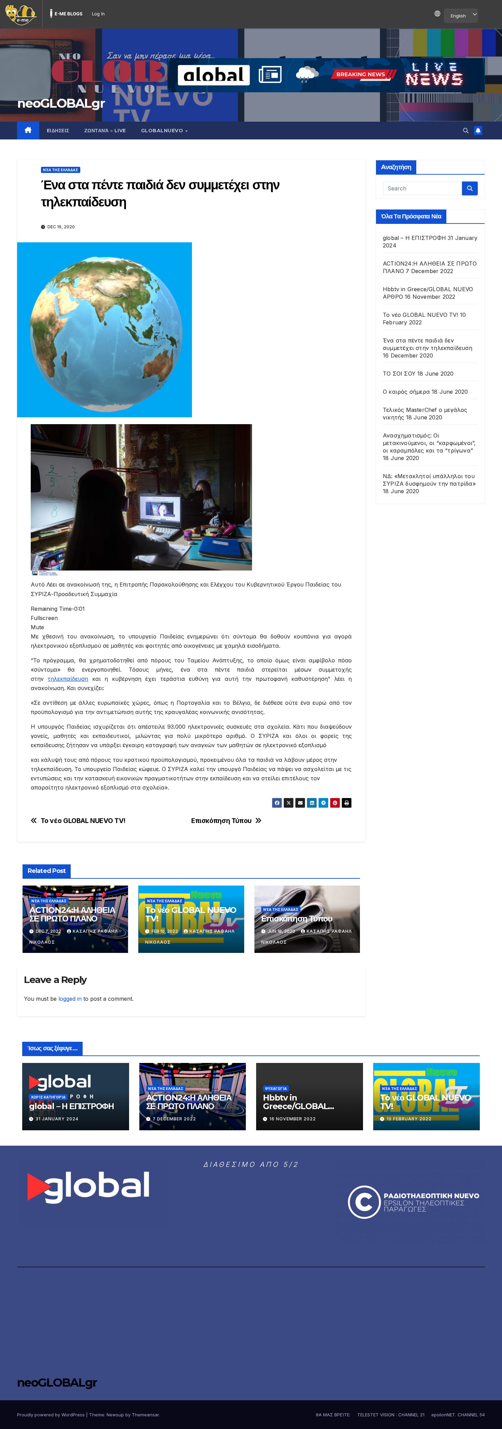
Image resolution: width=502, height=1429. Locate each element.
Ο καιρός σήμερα (406, 391)
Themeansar (145, 1414)
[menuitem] (21, 13)
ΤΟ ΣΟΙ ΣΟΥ (399, 373)
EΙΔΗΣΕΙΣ (58, 130)
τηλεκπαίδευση (67, 678)
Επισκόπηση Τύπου (221, 821)
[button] (466, 130)
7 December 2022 (174, 1118)
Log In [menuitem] (98, 13)
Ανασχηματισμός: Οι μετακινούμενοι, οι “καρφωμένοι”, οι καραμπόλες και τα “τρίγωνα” (429, 443)
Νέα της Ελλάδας (60, 170)
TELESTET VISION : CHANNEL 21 (390, 1414)
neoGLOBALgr (60, 103)
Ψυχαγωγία (276, 1089)
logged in (70, 998)
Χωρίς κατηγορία (48, 1097)
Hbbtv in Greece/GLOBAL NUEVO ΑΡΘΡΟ (295, 1106)
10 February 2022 (409, 1118)
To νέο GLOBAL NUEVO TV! (83, 821)
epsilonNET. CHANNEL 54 (458, 1414)
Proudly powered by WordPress (51, 1414)
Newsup (115, 1414)
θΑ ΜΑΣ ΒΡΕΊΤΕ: (333, 1414)
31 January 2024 (57, 1118)
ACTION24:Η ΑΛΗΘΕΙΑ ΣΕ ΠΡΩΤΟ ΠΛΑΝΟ (72, 914)
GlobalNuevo (163, 130)
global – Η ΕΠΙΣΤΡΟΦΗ (414, 237)
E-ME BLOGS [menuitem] (69, 13)
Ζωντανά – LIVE (105, 130)
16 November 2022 (292, 1118)
